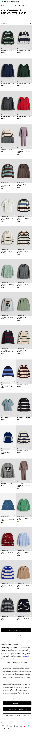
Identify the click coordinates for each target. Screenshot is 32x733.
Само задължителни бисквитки (17, 709)
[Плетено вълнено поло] (8, 371)
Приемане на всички (17, 703)
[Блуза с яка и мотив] (24, 37)
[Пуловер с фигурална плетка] (24, 205)
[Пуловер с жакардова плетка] (8, 304)
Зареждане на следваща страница (16, 630)
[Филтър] (30, 23)
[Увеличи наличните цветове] (2, 54)
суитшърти (12, 657)
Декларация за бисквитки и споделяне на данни (17, 698)
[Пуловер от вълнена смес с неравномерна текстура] (8, 505)
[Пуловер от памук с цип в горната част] (8, 238)
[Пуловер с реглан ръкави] (24, 505)
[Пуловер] (8, 605)
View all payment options (6, 728)
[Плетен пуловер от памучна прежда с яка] (8, 171)
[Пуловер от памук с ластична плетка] (8, 572)
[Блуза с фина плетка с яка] (24, 405)
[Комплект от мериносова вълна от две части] (24, 136)
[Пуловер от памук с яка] (8, 37)
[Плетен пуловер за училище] (8, 70)
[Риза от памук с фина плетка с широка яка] (8, 205)
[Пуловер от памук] (8, 136)
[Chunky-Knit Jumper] (8, 437)
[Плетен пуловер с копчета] (24, 171)
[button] (5, 49)
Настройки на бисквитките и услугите (17, 715)
